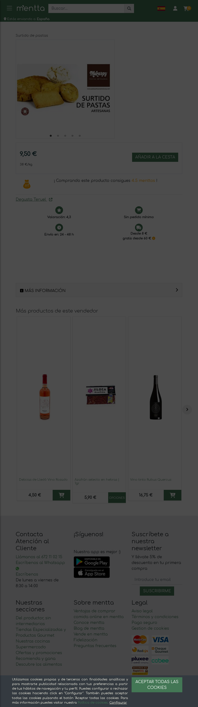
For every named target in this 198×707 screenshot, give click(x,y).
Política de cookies (93, 702)
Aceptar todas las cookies (156, 685)
